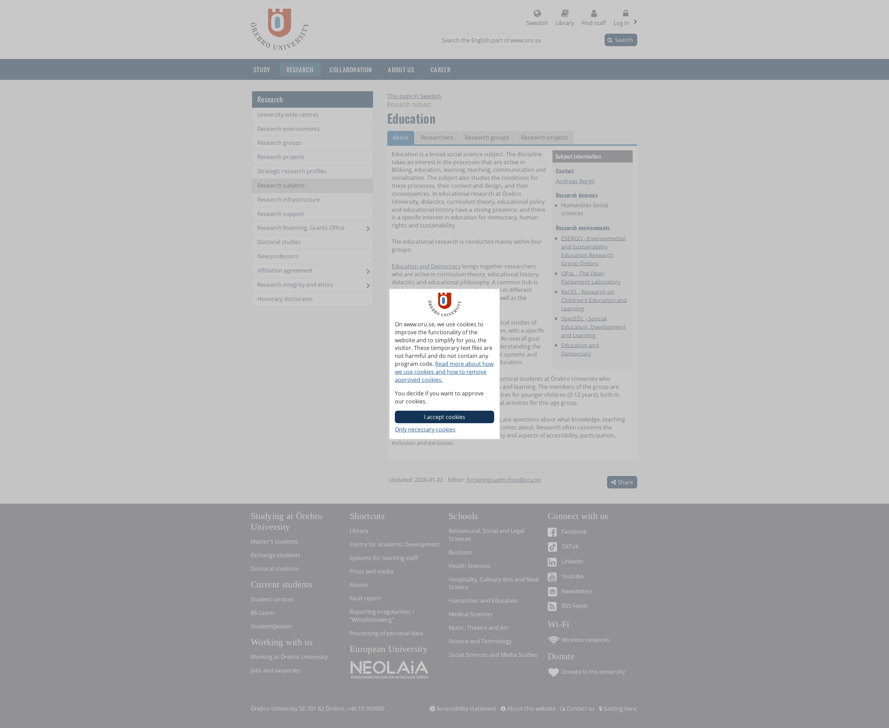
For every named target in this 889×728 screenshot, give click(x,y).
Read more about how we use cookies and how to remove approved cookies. (444, 372)
